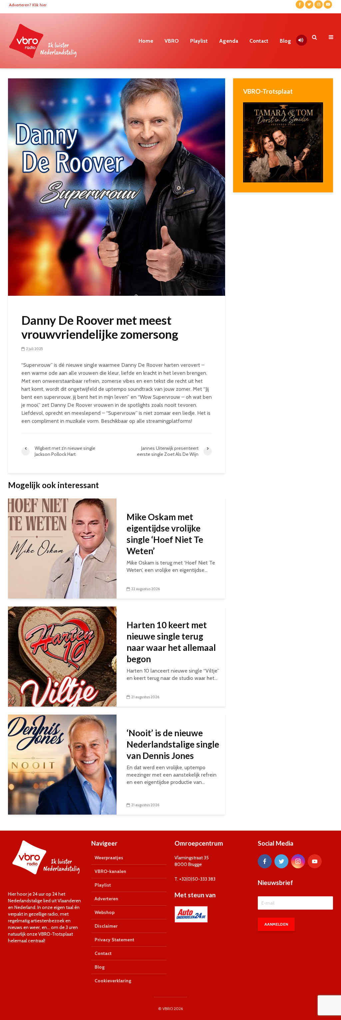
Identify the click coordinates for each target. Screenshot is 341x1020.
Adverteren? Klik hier (28, 4)
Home (146, 41)
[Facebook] (265, 861)
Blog (285, 41)
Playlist (199, 41)
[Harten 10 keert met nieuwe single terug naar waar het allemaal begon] (62, 656)
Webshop (105, 912)
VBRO (172, 41)
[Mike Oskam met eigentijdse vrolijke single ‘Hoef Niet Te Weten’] (62, 548)
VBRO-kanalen (110, 871)
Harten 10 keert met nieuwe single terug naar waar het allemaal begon (171, 642)
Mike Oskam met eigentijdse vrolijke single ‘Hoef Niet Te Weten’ (165, 534)
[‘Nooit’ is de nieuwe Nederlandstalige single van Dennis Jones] (62, 764)
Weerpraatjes (109, 858)
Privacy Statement (114, 940)
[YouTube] (315, 861)
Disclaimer (106, 926)
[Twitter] (281, 861)
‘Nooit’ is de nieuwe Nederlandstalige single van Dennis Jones (173, 744)
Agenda (228, 41)
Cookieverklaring (113, 981)
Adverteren (106, 899)
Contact (258, 41)
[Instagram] (298, 861)
